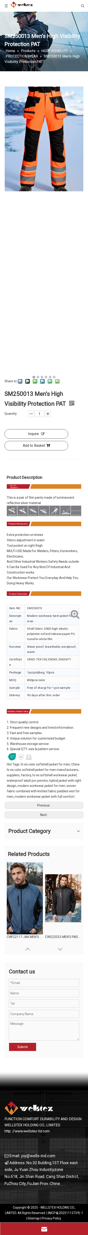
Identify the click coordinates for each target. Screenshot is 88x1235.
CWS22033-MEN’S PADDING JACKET (63, 937)
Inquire (33, 434)
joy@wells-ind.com (38, 1155)
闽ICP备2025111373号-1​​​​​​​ (65, 1213)
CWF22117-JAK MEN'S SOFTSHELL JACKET (25, 937)
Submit (22, 1047)
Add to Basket (34, 445)
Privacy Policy (51, 1218)
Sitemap (34, 1218)
